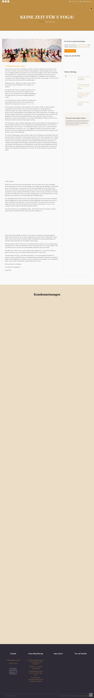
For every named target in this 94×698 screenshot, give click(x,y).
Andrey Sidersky (31, 104)
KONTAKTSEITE (70, 51)
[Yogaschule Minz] (3, 695)
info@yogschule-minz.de (83, 47)
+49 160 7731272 (82, 45)
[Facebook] (3, 1)
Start (40, 21)
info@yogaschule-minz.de (13, 660)
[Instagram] (6, 1)
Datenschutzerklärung (82, 695)
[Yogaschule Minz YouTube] (81, 663)
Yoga (43, 21)
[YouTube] (8, 1)
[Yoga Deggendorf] (6, 9)
